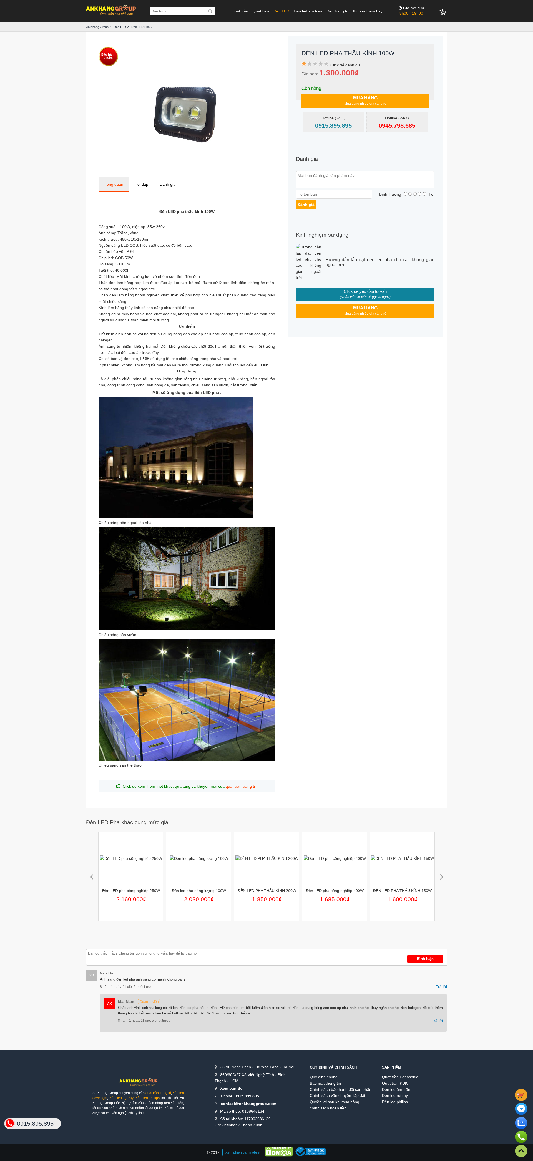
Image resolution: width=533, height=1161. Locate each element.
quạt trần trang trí (241, 786)
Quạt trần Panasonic (400, 1077)
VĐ (91, 975)
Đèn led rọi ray (395, 1095)
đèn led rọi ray (121, 1098)
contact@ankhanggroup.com (248, 1103)
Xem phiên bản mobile (242, 1152)
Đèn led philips (395, 1102)
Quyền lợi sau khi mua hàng (334, 1102)
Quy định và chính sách (333, 1067)
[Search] (210, 11)
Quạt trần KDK (395, 1083)
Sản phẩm (391, 1067)
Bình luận (425, 959)
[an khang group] (111, 11)
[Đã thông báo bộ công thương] (310, 1152)
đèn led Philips (148, 1098)
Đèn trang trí (337, 11)
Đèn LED (281, 11)
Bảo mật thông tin (325, 1083)
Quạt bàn (261, 11)
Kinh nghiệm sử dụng (322, 235)
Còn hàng (311, 88)
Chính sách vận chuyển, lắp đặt (337, 1095)
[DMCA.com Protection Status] (279, 1152)
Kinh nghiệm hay (368, 11)
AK (109, 1004)
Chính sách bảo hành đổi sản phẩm (341, 1089)
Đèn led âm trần (308, 11)
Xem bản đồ (231, 1088)
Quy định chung (324, 1077)
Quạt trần (240, 11)
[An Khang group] (138, 1084)
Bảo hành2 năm (108, 56)
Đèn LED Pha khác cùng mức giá (127, 822)
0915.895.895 (247, 1096)
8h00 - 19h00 (411, 11)
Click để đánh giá (345, 65)
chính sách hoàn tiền (328, 1108)
